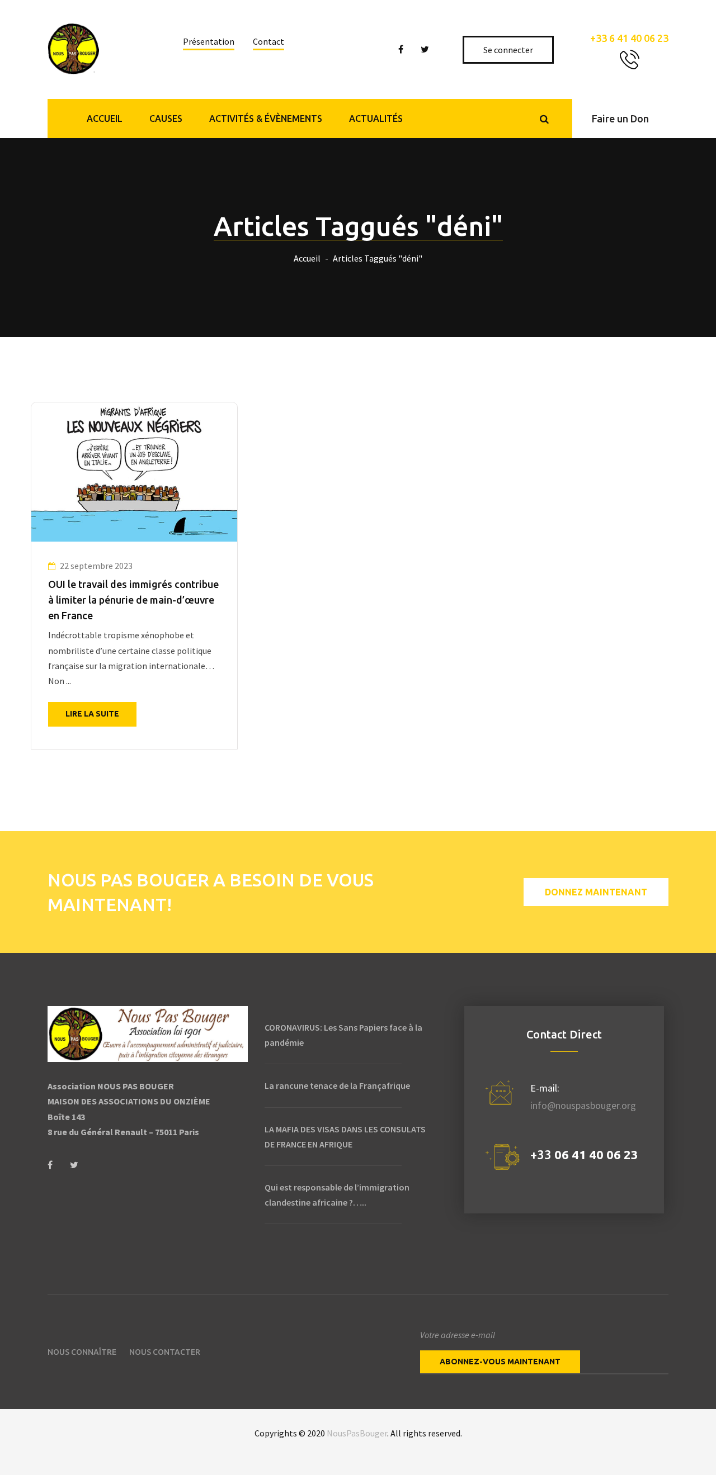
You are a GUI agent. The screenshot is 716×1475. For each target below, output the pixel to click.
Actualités (376, 118)
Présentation (208, 41)
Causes (165, 118)
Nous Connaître (82, 1352)
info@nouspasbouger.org (583, 1105)
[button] (620, 118)
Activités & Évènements (265, 118)
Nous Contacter (164, 1352)
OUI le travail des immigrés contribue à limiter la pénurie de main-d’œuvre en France (133, 599)
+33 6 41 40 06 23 (629, 38)
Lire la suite (92, 713)
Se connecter (509, 49)
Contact (268, 41)
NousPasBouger (357, 1433)
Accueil (105, 118)
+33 (584, 1154)
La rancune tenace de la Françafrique (337, 1085)
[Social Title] (50, 1165)
